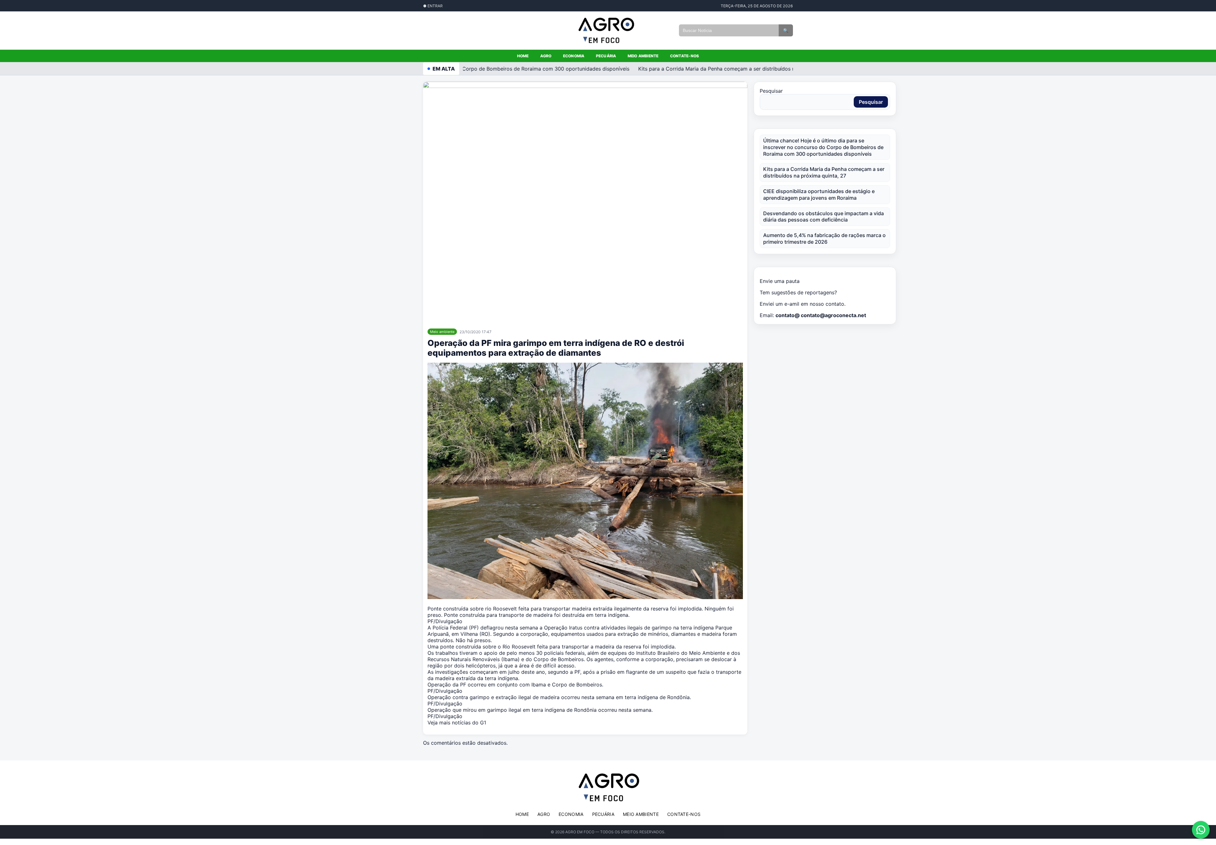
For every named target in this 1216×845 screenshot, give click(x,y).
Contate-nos (684, 55)
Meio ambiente (643, 55)
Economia (574, 55)
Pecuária (606, 55)
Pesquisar (771, 91)
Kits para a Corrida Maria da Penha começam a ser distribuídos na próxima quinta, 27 (724, 69)
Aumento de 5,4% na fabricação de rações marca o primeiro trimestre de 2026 (824, 238)
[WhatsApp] (1201, 830)
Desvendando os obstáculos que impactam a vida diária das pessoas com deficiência (823, 216)
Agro (546, 55)
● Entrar (433, 5)
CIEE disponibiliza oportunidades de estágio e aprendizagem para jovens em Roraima (819, 194)
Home (523, 55)
